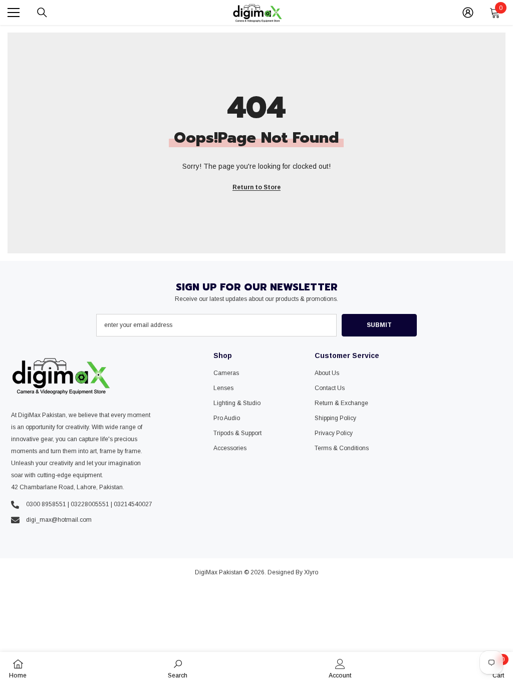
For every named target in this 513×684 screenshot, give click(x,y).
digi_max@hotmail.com (59, 519)
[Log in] (467, 12)
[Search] (42, 13)
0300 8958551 (46, 504)
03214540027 (133, 504)
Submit (379, 324)
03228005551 (90, 504)
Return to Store (256, 187)
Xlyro (311, 572)
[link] (177, 668)
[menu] (14, 13)
